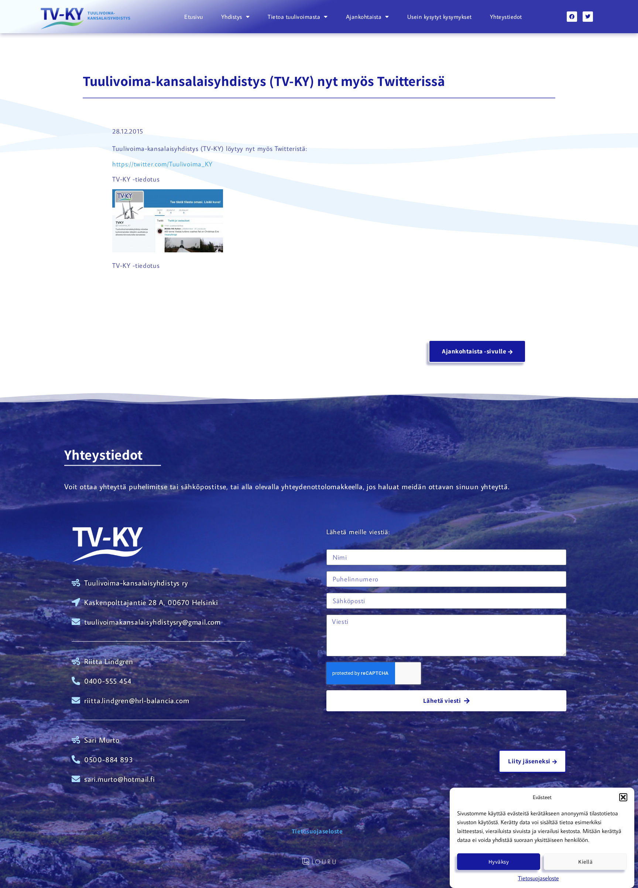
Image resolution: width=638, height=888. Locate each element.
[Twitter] (588, 16)
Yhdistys (231, 16)
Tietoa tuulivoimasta (294, 16)
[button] (623, 797)
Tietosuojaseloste (538, 878)
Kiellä (585, 861)
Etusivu (193, 16)
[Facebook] (572, 16)
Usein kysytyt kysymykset (439, 16)
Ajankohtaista (364, 16)
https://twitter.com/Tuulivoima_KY (162, 164)
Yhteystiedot (506, 16)
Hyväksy (498, 861)
